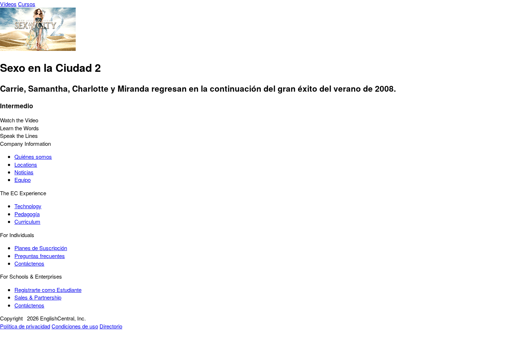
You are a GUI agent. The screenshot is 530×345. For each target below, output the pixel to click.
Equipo (22, 179)
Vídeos (8, 4)
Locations (25, 164)
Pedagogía (27, 214)
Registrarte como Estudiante (47, 289)
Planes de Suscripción (40, 248)
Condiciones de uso (75, 326)
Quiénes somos (33, 156)
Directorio (111, 326)
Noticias (24, 172)
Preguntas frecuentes (39, 255)
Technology (27, 206)
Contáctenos (29, 263)
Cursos (26, 4)
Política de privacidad (25, 326)
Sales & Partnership (37, 297)
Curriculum (27, 221)
